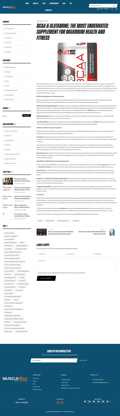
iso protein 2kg (9, 284)
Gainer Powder (9, 271)
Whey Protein (9, 99)
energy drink (9, 76)
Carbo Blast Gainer (21, 249)
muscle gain (19, 290)
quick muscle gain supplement (13, 303)
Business (7, 72)
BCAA (40, 220)
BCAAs (77, 122)
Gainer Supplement (23, 271)
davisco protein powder (12, 255)
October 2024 (9, 28)
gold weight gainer (10, 277)
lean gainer (22, 287)
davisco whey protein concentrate (15, 261)
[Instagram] (62, 402)
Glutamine (76, 220)
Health (7, 86)
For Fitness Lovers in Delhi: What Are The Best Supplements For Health (22, 216)
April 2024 (8, 47)
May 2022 (8, 52)
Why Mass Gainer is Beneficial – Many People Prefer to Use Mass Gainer (22, 181)
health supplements (103, 164)
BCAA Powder (50, 220)
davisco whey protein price (12, 268)
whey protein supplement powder (14, 328)
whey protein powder (20, 322)
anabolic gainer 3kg (10, 242)
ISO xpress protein (10, 287)
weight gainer (9, 95)
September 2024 (10, 33)
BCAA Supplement (63, 220)
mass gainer (8, 290)
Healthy (22, 277)
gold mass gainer (20, 274)
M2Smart (54, 164)
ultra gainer (8, 312)
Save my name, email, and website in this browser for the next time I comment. (62, 273)
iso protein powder (22, 284)
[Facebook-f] (58, 402)
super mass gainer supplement (14, 309)
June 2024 (8, 38)
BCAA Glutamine (10, 67)
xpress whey (8, 331)
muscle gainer (9, 293)
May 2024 (8, 42)
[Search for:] (17, 116)
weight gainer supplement (12, 315)
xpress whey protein (21, 331)
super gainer (8, 306)
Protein (16, 299)
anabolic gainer (9, 239)
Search (114, 6)
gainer (7, 81)
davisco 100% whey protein (13, 252)
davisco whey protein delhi (12, 265)
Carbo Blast (8, 249)
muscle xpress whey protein (13, 296)
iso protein (22, 280)
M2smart (60, 411)
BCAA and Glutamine (83, 90)
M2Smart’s (80, 214)
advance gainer (9, 233)
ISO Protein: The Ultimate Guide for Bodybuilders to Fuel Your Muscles (22, 198)
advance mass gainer (11, 236)
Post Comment (46, 278)
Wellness (7, 322)
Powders (7, 299)
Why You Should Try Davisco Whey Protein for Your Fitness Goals (22, 207)
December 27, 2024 (42, 21)
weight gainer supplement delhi (14, 318)
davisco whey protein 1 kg (12, 258)
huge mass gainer (10, 280)
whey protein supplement (12, 325)
